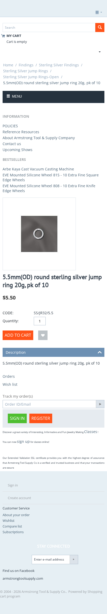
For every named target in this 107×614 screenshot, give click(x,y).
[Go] (100, 404)
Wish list (10, 384)
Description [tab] (16, 352)
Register (40, 418)
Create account (19, 497)
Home (8, 64)
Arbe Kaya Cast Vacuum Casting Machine (38, 169)
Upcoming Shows (17, 149)
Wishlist (9, 520)
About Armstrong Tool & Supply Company (39, 137)
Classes (90, 431)
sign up (23, 441)
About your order (16, 515)
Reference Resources (21, 131)
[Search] (99, 27)
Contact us (12, 143)
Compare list (12, 526)
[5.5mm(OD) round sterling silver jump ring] (39, 234)
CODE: (8, 312)
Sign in (17, 418)
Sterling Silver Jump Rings (25, 70)
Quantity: (11, 320)
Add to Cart (18, 335)
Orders (9, 376)
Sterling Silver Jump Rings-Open (31, 76)
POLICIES (10, 125)
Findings (26, 64)
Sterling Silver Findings (59, 64)
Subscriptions (13, 532)
